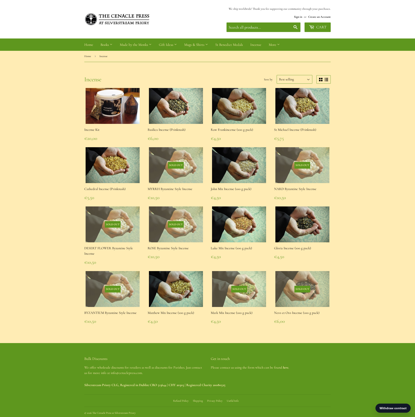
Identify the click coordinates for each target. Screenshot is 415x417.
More (273, 44)
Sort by (268, 79)
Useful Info (233, 401)
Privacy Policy (215, 401)
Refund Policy (181, 401)
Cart (320, 27)
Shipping (198, 401)
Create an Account (319, 17)
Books (105, 44)
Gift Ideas (166, 44)
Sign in (298, 17)
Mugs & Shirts (194, 44)
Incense (255, 44)
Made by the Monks (134, 44)
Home (88, 44)
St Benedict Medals (229, 44)
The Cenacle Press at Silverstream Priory (114, 413)
